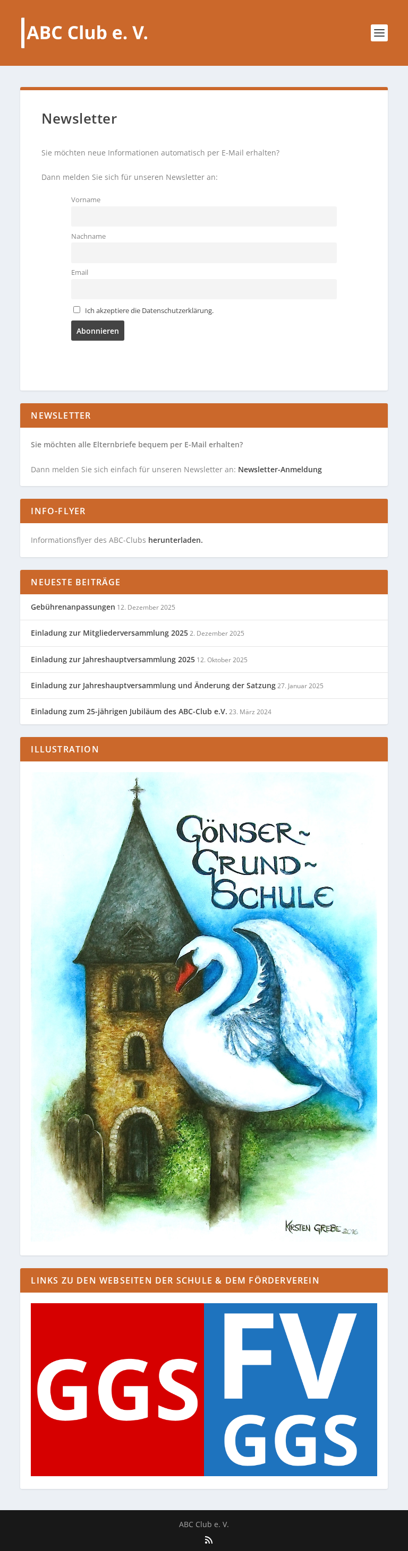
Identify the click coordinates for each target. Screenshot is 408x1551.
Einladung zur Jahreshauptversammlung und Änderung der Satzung (153, 685)
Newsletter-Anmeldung (280, 469)
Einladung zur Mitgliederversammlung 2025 (109, 633)
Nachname (88, 236)
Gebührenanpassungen (73, 607)
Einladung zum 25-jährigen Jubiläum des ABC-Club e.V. (129, 711)
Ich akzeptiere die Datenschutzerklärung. (149, 310)
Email (79, 272)
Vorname (85, 199)
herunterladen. (175, 540)
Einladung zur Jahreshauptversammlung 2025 (113, 659)
